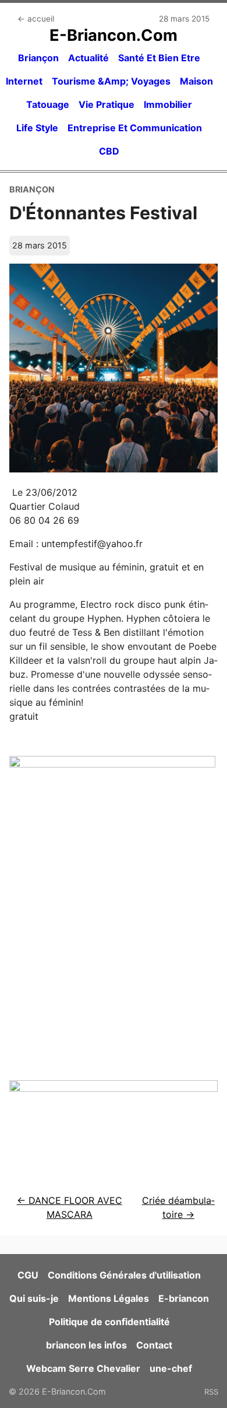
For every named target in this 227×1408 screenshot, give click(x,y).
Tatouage (47, 104)
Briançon (38, 58)
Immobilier (168, 104)
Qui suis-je (34, 1298)
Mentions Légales (108, 1298)
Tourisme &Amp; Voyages (111, 81)
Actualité (88, 58)
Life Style (37, 128)
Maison (196, 81)
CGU (27, 1275)
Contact (154, 1345)
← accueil (35, 18)
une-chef (171, 1368)
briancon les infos (86, 1345)
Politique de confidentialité (109, 1322)
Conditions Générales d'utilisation (124, 1275)
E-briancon (183, 1298)
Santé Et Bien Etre (159, 58)
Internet (24, 81)
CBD (109, 151)
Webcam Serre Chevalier (83, 1368)
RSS (211, 1391)
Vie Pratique (106, 104)
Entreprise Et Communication (135, 128)
